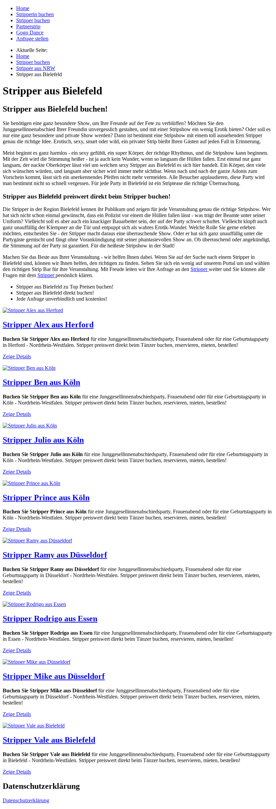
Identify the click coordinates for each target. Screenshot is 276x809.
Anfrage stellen (32, 38)
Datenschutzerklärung (26, 800)
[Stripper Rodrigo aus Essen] (34, 604)
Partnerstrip (28, 26)
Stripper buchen (33, 20)
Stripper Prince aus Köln (46, 497)
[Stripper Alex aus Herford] (33, 310)
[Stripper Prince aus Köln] (31, 483)
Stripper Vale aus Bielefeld (49, 740)
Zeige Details (17, 356)
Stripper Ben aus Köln (41, 382)
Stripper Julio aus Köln (43, 440)
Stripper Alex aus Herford (48, 324)
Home (22, 8)
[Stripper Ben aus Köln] (29, 368)
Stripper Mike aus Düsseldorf (54, 676)
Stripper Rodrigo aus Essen (50, 618)
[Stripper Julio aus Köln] (30, 425)
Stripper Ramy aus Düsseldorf (55, 554)
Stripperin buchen (35, 14)
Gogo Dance (29, 32)
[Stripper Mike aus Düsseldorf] (36, 662)
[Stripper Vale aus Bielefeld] (34, 725)
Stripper (200, 269)
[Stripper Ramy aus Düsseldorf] (37, 540)
